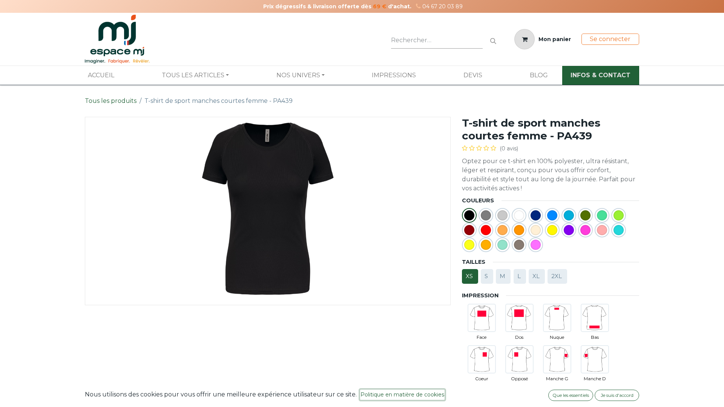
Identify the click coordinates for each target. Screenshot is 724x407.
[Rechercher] (493, 39)
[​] (418, 6)
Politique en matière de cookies (402, 394)
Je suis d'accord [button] (617, 395)
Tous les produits (111, 100)
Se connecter (610, 39)
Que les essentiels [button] (570, 395)
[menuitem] (101, 75)
